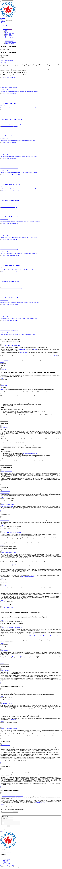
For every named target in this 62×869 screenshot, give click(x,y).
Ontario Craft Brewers (4, 520)
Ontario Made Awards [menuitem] (9, 33)
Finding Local (11, 446)
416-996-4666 (3, 62)
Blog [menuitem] (6, 30)
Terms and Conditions (4, 865)
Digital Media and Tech (45, 635)
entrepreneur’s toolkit (54, 355)
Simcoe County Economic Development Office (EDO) (12, 796)
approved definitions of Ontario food (30, 453)
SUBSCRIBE (15, 811)
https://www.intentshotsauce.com (6, 60)
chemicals (18, 563)
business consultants (23, 352)
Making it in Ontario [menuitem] (9, 37)
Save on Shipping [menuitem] (8, 35)
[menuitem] (6, 24)
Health (51, 635)
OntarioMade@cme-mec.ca (5, 852)
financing (35, 349)
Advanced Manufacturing (35, 635)
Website (2, 362)
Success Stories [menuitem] (8, 34)
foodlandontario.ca (6, 460)
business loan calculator (13, 357)
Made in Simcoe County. (40, 802)
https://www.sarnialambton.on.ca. (27, 576)
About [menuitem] (6, 31)
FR (1, 19)
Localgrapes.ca (13, 719)
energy (14, 563)
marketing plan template (27, 357)
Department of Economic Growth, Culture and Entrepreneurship (19, 656)
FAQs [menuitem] (6, 32)
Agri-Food (28, 635)
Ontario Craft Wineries (4, 493)
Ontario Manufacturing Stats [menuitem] (10, 42)
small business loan (21, 349)
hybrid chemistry (9, 563)
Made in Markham (30, 660)
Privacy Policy (11, 865)
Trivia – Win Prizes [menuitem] (9, 41)
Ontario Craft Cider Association (6, 506)
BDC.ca (6, 360)
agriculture (24, 563)
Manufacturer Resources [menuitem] (10, 43)
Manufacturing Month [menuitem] (9, 40)
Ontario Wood (3, 389)
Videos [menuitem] (6, 36)
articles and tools (19, 355)
